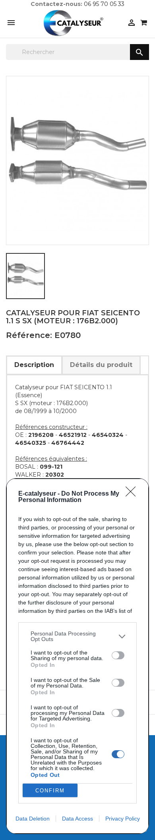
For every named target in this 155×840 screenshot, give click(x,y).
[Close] (133, 494)
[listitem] (77, 636)
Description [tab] (34, 365)
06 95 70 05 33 (104, 4)
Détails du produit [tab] (101, 365)
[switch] (118, 655)
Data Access (77, 818)
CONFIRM (50, 791)
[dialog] (77, 656)
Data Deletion (32, 818)
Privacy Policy (122, 818)
